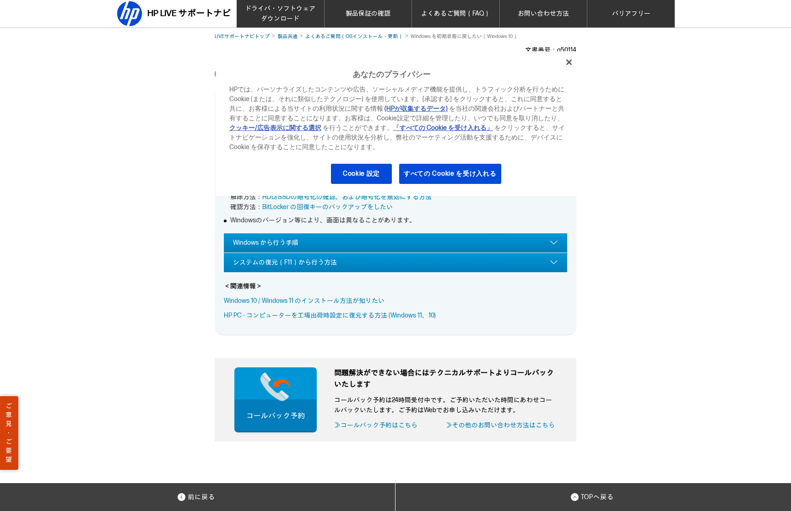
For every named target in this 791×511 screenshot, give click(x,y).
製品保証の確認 (368, 13)
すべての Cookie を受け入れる (450, 174)
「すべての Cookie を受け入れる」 (443, 128)
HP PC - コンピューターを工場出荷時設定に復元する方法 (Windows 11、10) (330, 315)
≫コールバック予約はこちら (375, 425)
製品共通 (287, 36)
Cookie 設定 (361, 174)
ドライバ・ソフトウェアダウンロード (280, 13)
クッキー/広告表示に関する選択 (275, 128)
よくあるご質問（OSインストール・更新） (354, 36)
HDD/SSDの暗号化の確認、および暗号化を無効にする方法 (347, 197)
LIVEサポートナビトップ (242, 36)
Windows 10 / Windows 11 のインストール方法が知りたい (304, 301)
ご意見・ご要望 (8, 433)
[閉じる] (569, 62)
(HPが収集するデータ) (416, 109)
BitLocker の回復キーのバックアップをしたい (327, 207)
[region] (399, 123)
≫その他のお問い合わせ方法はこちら (500, 425)
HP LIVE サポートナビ (189, 13)
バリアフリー (631, 13)
